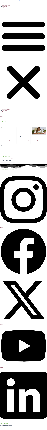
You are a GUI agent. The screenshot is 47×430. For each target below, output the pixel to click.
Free (2, 136)
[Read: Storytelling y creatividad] (39, 130)
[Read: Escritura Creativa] (8, 130)
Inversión (3, 8)
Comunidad (4, 108)
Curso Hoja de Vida (6, 156)
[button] (23, 59)
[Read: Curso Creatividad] (23, 130)
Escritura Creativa (5, 138)
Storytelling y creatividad (38, 138)
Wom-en (5, 428)
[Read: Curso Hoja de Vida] (8, 149)
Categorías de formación (6, 5)
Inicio (3, 2)
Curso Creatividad (21, 138)
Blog (3, 7)
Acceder (1, 116)
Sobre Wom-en (4, 6)
